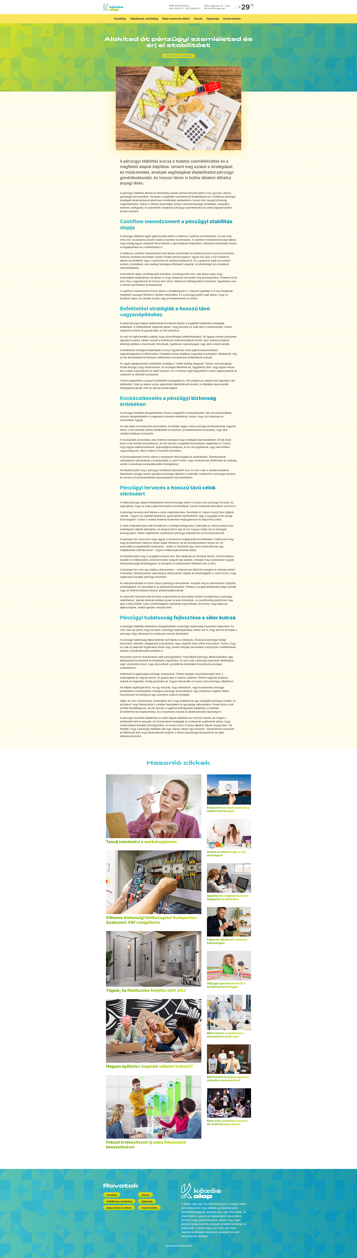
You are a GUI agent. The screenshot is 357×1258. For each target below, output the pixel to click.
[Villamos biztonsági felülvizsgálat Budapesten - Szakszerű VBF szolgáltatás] (153, 882)
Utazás (198, 18)
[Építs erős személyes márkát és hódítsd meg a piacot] (229, 1103)
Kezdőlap (120, 18)
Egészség (213, 18)
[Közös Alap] (113, 7)
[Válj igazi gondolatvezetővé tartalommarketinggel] (229, 965)
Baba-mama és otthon (176, 18)
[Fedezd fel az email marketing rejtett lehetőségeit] (229, 789)
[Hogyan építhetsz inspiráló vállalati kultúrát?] (153, 1031)
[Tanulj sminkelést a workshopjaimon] (153, 806)
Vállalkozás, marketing (144, 18)
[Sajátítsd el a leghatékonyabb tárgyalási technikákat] (229, 878)
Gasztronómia (232, 18)
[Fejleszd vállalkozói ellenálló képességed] (229, 922)
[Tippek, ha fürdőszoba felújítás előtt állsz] (153, 959)
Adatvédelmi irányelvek (178, 1245)
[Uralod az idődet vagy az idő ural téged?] (229, 834)
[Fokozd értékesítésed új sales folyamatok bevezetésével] (153, 1107)
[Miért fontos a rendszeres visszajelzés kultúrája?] (229, 1012)
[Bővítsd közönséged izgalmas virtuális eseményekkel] (229, 1059)
